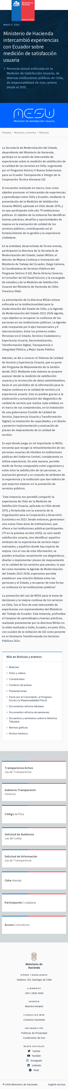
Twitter (36, 1051)
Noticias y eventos (25, 132)
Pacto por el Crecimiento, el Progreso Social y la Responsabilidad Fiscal (30, 698)
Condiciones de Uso (34, 1037)
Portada (6, 132)
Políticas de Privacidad (34, 1033)
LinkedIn (36, 1065)
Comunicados (17, 679)
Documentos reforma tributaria (26, 706)
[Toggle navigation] (51, 4)
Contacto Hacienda (34, 1019)
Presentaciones (18, 691)
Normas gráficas (18, 727)
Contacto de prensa (20, 685)
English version (56, 1084)
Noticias (44, 132)
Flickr (36, 1070)
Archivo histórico (18, 733)
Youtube (36, 1055)
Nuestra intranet (34, 1006)
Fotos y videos (17, 673)
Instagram (36, 1060)
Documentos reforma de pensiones (29, 712)
